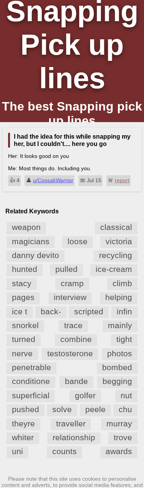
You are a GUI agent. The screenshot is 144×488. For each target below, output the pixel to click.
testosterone (70, 353)
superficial (31, 395)
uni (17, 451)
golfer (85, 395)
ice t (19, 311)
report (122, 180)
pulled (66, 269)
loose (78, 241)
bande (76, 381)
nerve (22, 353)
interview (70, 297)
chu (125, 409)
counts (64, 451)
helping (118, 297)
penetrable (31, 367)
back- (51, 311)
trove (123, 437)
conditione (31, 381)
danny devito (35, 255)
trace (73, 325)
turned (23, 339)
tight (124, 339)
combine (76, 339)
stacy (21, 283)
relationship (74, 437)
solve (62, 409)
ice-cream (114, 269)
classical (116, 227)
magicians (31, 241)
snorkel (25, 325)
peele (95, 409)
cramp (72, 283)
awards (119, 451)
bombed (117, 367)
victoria (119, 241)
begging (117, 381)
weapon (26, 227)
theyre (23, 423)
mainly (120, 325)
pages (23, 297)
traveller (71, 423)
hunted (24, 269)
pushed (25, 409)
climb (122, 283)
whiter (23, 437)
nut (126, 395)
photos (119, 353)
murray (119, 423)
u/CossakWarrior (53, 180)
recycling (115, 255)
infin (124, 311)
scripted (88, 311)
